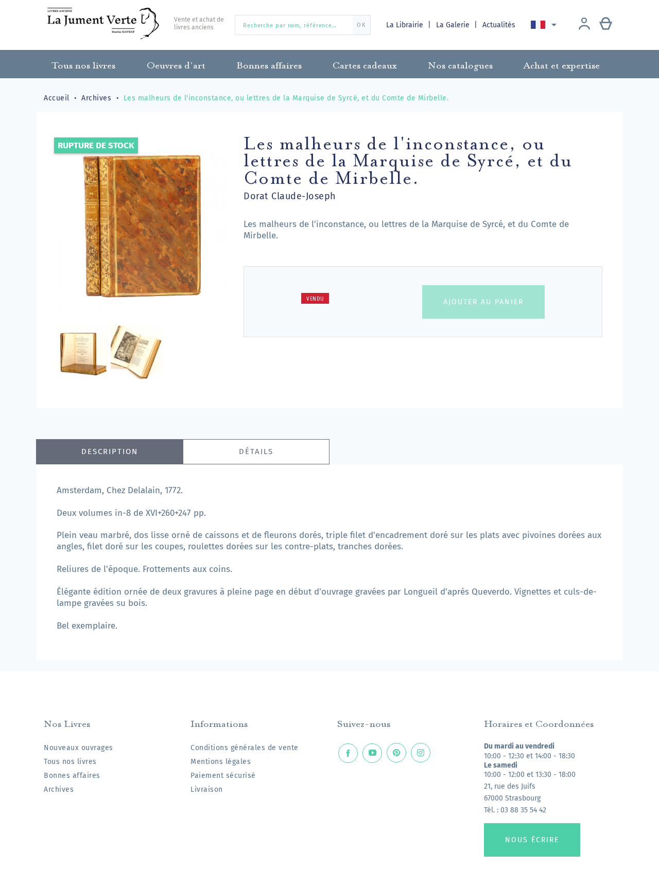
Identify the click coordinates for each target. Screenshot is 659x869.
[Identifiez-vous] (584, 25)
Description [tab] (109, 451)
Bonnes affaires (72, 775)
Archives (59, 789)
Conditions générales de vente (244, 747)
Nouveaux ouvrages (78, 747)
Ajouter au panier (483, 302)
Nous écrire (532, 840)
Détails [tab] (256, 451)
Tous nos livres (70, 761)
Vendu (315, 299)
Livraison (206, 789)
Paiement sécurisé (223, 775)
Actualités (498, 25)
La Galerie (454, 25)
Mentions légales (220, 761)
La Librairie (405, 25)
